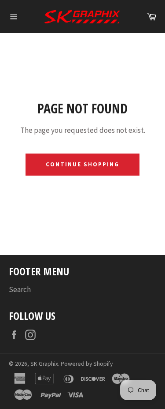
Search (20, 289)
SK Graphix (44, 364)
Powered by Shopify (87, 364)
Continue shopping (82, 164)
